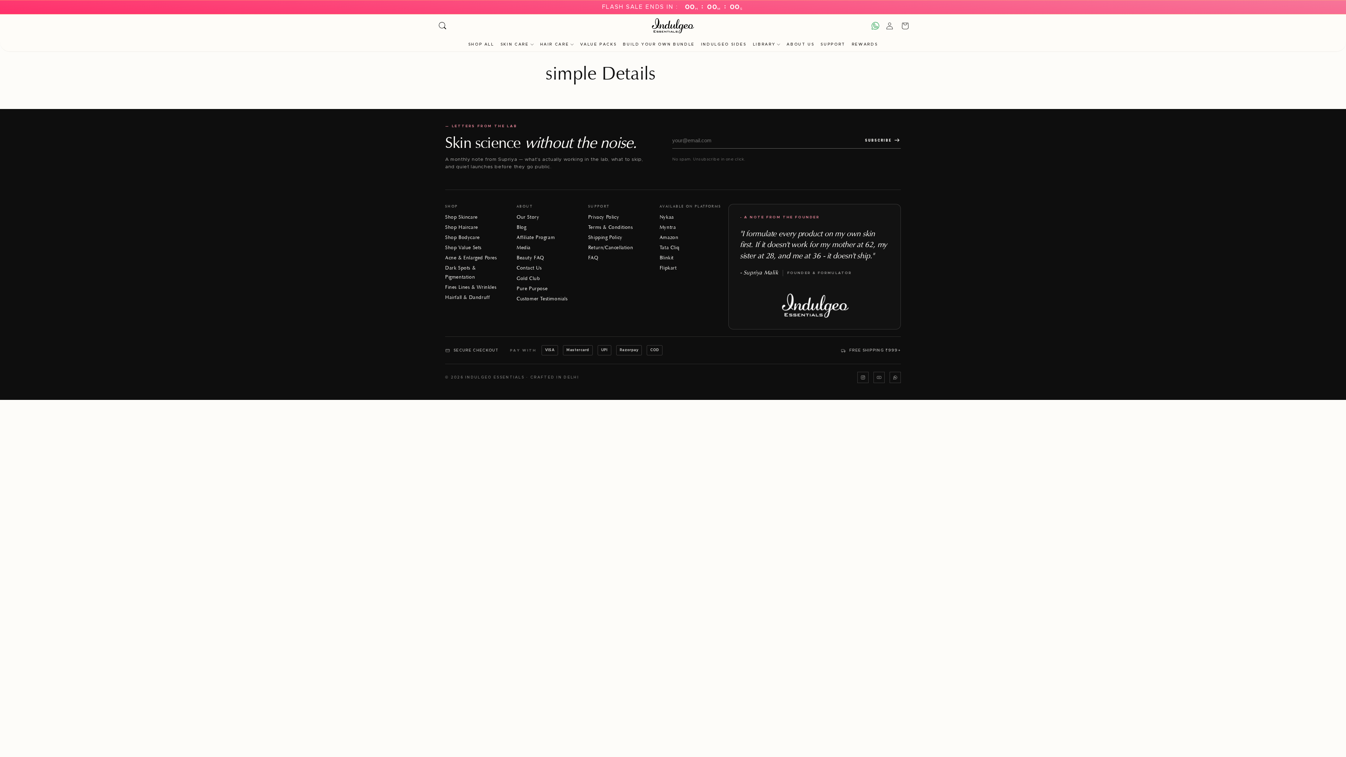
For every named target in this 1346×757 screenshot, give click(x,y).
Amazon (669, 237)
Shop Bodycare (462, 237)
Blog (521, 227)
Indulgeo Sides (724, 44)
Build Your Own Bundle (658, 44)
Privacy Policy (603, 217)
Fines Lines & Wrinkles (470, 287)
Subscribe (878, 140)
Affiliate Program (536, 237)
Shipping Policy (605, 237)
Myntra (668, 227)
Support (833, 44)
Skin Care (515, 44)
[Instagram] (863, 377)
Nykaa (667, 217)
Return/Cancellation (610, 248)
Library (764, 44)
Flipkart (668, 268)
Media (524, 248)
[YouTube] (879, 377)
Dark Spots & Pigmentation (460, 272)
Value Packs (598, 44)
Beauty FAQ (530, 258)
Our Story (528, 217)
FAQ (593, 258)
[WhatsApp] (895, 377)
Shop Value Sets (463, 248)
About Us (800, 44)
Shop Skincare (461, 217)
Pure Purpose (532, 289)
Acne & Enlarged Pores (471, 258)
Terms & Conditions (610, 227)
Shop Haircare (461, 227)
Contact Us (529, 268)
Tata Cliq (669, 248)
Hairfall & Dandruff (467, 297)
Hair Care (554, 44)
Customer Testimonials (542, 299)
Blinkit (667, 258)
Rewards (865, 44)
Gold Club (528, 278)
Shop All (481, 44)
